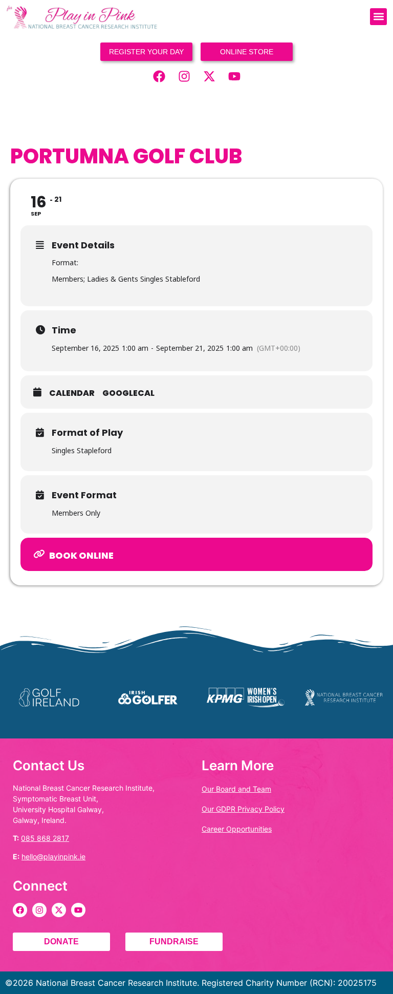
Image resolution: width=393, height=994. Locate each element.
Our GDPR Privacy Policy (243, 809)
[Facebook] (159, 76)
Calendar (72, 393)
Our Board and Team (236, 789)
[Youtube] (234, 76)
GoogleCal (128, 393)
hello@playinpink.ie (53, 856)
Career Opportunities (237, 828)
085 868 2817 (45, 838)
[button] (378, 16)
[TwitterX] (209, 76)
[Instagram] (184, 76)
